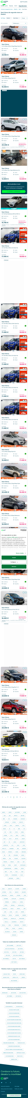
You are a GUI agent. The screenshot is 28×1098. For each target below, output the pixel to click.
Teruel (7, 928)
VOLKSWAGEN (14, 875)
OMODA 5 (23, 977)
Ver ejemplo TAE (21, 145)
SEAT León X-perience (17, 955)
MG (4, 855)
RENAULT (12, 861)
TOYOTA (6, 875)
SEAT (24, 861)
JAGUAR (23, 838)
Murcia (10, 915)
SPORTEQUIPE (23, 865)
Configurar (13, 562)
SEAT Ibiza (22, 952)
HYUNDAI (5, 835)
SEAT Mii (14, 958)
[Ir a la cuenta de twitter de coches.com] (1, 1082)
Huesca (18, 908)
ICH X (11, 835)
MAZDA (16, 851)
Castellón (13, 898)
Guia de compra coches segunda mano (14, 1049)
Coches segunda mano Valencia (14, 1033)
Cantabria (6, 898)
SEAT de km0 (13, 992)
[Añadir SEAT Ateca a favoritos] (23, 27)
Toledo (13, 928)
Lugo (16, 911)
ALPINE (24, 812)
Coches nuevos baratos (14, 1016)
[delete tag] (19, 18)
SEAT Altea (19, 945)
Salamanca (14, 921)
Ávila (10, 892)
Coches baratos (9, 1006)
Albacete (10, 888)
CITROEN (14, 822)
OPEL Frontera (14, 980)
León (5, 911)
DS (14, 828)
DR (9, 828)
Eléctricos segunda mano (14, 1039)
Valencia (20, 928)
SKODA (9, 865)
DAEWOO (17, 825)
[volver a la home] (4, 1078)
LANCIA (14, 842)
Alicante (17, 888)
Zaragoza (14, 935)
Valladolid (7, 931)
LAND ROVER (22, 842)
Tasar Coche (19, 1056)
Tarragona (16, 925)
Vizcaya (14, 931)
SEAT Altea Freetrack (9, 948)
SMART (15, 865)
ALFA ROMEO (17, 812)
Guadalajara (21, 905)
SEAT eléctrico (22, 992)
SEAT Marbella (6, 958)
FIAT (5, 832)
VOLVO (21, 875)
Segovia (21, 921)
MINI (9, 855)
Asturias (4, 892)
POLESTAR (23, 858)
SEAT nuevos (18, 996)
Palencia (5, 918)
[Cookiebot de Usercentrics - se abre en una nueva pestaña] (20, 530)
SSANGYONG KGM (7, 868)
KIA (9, 842)
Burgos (11, 895)
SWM (6, 871)
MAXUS (3, 851)
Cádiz (25, 895)
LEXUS (18, 845)
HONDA (22, 832)
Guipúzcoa (5, 908)
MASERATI (24, 848)
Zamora (21, 931)
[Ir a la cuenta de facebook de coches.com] (10, 1082)
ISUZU (4, 838)
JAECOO (16, 838)
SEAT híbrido (9, 996)
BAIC (10, 815)
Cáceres (18, 895)
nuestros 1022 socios (12, 537)
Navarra (17, 915)
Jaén (24, 908)
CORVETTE (21, 822)
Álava (3, 888)
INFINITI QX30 (22, 974)
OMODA (4, 858)
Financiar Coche (21, 1042)
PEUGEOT (16, 858)
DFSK (23, 825)
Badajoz (16, 892)
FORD (10, 832)
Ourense (24, 915)
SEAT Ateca (6, 952)
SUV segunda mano (10, 1056)
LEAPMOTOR (5, 845)
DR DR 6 (14, 974)
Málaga (4, 915)
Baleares (24, 892)
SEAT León (8, 955)
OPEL (10, 858)
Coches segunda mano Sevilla (14, 1029)
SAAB (18, 861)
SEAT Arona (20, 948)
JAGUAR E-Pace (6, 977)
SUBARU (16, 868)
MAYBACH (10, 851)
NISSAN (22, 855)
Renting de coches (21, 1052)
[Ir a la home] (4, 2)
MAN (18, 848)
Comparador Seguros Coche (14, 1036)
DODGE (4, 828)
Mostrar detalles (20, 553)
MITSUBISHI (16, 855)
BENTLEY (15, 815)
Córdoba (7, 902)
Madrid (22, 911)
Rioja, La (6, 921)
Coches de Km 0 (19, 1006)
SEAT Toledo (14, 962)
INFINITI (23, 835)
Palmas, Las (13, 918)
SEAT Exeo (14, 952)
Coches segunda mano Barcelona (14, 1023)
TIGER (22, 871)
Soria (9, 925)
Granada (13, 905)
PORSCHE (5, 861)
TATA (11, 871)
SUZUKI (22, 868)
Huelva (12, 908)
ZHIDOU (17, 878)
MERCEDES (24, 851)
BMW (4, 818)
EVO (24, 828)
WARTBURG (11, 878)
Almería (24, 888)
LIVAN (24, 845)
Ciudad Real (21, 898)
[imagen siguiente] (26, 34)
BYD (9, 818)
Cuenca (21, 902)
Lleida (11, 911)
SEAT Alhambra (10, 945)
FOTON (16, 832)
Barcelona (4, 895)
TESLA (16, 871)
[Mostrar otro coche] (14, 40)
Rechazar (14, 566)
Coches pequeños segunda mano (14, 1019)
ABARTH (3, 812)
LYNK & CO (4, 848)
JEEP (4, 842)
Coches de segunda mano (14, 1013)
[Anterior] (2, 797)
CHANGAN (15, 818)
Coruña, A (14, 902)
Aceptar (14, 557)
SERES (4, 865)
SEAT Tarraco (22, 958)
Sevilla (3, 925)
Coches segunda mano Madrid (14, 1026)
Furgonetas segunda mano (14, 1046)
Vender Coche (14, 1059)
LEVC (12, 845)
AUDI (5, 815)
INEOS (17, 835)
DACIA (11, 825)
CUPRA (5, 825)
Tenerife (24, 925)
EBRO (19, 828)
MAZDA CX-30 (15, 977)
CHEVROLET (23, 818)
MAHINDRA (12, 848)
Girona (5, 905)
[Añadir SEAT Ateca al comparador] (26, 27)
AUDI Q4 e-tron (6, 974)
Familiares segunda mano (8, 1042)
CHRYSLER (7, 822)
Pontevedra (21, 918)
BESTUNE (22, 815)
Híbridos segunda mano (8, 1052)
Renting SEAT (5, 992)
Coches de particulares (14, 1009)
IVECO (10, 838)
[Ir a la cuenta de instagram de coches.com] (6, 1082)
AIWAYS (10, 812)
